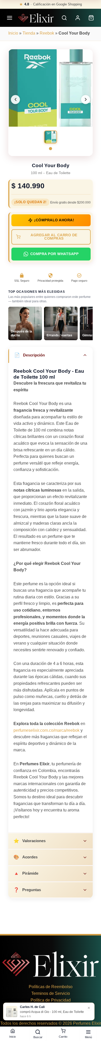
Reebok (47, 33)
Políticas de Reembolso (51, 987)
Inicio (13, 33)
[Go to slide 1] (50, 148)
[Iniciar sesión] (77, 17)
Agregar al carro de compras (54, 237)
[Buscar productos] (64, 17)
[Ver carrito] (91, 17)
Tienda (29, 33)
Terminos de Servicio (50, 993)
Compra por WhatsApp (54, 254)
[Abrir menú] (9, 17)
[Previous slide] (15, 99)
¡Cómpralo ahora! (54, 220)
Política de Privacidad (51, 1000)
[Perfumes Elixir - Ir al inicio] (35, 17)
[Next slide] (85, 99)
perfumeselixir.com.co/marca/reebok (46, 730)
